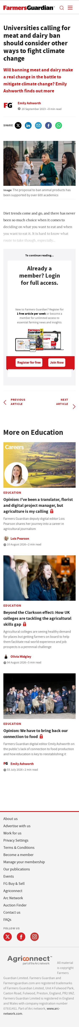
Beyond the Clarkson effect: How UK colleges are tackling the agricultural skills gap (37, 618)
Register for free (29, 362)
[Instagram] (34, 936)
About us (10, 818)
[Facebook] (21, 936)
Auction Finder (15, 905)
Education (12, 493)
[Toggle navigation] (69, 8)
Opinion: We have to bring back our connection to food (35, 733)
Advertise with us (17, 826)
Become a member (18, 854)
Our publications (16, 869)
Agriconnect (12, 890)
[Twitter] (7, 936)
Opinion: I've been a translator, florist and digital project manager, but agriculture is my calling (38, 505)
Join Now (57, 362)
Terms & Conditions (19, 847)
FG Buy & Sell (14, 883)
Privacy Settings (15, 840)
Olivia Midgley (21, 656)
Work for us (12, 833)
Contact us (11, 912)
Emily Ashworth (29, 103)
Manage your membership (24, 862)
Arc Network (13, 898)
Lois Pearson (20, 538)
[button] (61, 8)
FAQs (7, 919)
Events (8, 876)
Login (39, 298)
